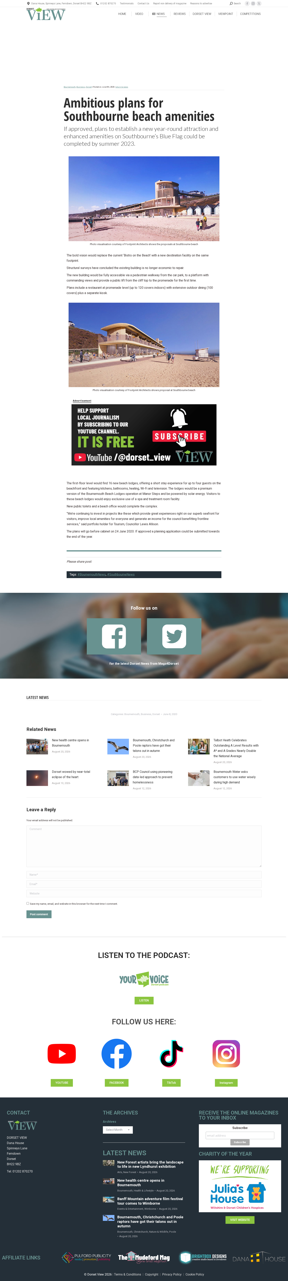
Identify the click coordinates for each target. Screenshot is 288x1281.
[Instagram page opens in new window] (253, 3)
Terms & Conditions (127, 1274)
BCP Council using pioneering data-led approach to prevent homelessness (152, 777)
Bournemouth (70, 87)
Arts (119, 1172)
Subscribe (240, 1128)
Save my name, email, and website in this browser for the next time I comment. (74, 904)
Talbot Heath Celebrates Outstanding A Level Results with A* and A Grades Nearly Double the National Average (236, 748)
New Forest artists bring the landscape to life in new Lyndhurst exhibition (150, 1164)
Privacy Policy (172, 1274)
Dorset (89, 87)
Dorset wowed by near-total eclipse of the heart (71, 774)
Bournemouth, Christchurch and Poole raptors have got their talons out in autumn (154, 745)
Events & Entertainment (130, 1209)
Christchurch (141, 1232)
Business (80, 87)
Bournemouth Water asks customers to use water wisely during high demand (235, 777)
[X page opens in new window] (259, 3)
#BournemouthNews (92, 574)
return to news (122, 87)
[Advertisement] (144, 50)
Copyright (151, 1274)
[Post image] (37, 746)
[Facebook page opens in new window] (247, 3)
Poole (172, 1232)
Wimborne (150, 1209)
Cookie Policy (195, 1274)
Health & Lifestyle (144, 1190)
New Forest (129, 1172)
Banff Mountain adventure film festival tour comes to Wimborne (150, 1201)
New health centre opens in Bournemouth (70, 743)
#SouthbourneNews (121, 574)
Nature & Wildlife (158, 1232)
